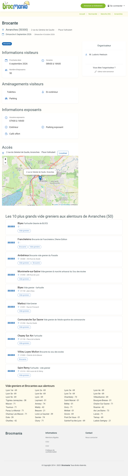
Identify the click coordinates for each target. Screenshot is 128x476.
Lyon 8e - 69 (99, 393)
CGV (47, 446)
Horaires (49, 60)
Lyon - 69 (39, 397)
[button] (116, 5)
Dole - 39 (10, 417)
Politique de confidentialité (51, 451)
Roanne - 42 (99, 407)
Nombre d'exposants (17, 70)
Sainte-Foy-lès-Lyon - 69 (74, 421)
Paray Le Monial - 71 (15, 410)
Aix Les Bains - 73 (101, 410)
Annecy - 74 (40, 404)
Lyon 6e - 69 (40, 393)
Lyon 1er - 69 (11, 390)
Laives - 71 (98, 414)
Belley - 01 (68, 404)
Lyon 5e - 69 (11, 393)
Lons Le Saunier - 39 (44, 414)
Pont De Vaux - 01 (72, 417)
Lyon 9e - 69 (11, 397)
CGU (47, 442)
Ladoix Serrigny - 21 (102, 421)
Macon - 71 (11, 404)
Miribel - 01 (69, 410)
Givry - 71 (68, 407)
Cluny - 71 (39, 421)
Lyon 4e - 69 (99, 390)
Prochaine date (15, 60)
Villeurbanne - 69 (101, 397)
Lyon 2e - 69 (40, 390)
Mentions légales (52, 437)
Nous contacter (92, 437)
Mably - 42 (39, 407)
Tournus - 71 (11, 407)
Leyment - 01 (40, 400)
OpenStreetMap (65, 205)
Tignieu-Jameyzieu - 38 (16, 400)
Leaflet (55, 205)
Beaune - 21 (40, 410)
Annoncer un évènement (93, 6)
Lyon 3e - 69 (69, 390)
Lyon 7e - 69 (69, 393)
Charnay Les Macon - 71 (16, 414)
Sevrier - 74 (40, 417)
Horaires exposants (16, 117)
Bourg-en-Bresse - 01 (103, 400)
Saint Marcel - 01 (71, 400)
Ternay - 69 (98, 417)
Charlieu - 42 (11, 421)
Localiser (63, 153)
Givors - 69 (69, 414)
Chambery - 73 (70, 397)
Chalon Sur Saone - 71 (103, 404)
